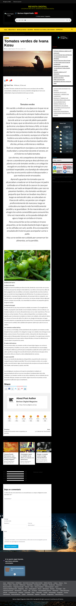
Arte (26, 588)
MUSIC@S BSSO (21, 29)
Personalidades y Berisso (44, 590)
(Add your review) (37, 472)
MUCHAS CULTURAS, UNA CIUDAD (44, 29)
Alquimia (37, 594)
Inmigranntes (50, 594)
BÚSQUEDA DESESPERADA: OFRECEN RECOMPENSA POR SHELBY (62, 113)
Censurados (39, 592)
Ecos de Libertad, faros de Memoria (63, 54)
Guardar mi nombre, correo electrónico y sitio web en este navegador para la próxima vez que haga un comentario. (26, 540)
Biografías (21, 588)
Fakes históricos (59, 594)
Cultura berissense (8, 448)
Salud (10, 585)
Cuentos (25, 590)
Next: (42, 430)
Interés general (32, 588)
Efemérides (30, 585)
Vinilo (33, 592)
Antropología (52, 592)
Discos (39, 588)
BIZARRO (30, 29)
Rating (6, 519)
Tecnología (59, 588)
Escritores (7, 450)
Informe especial (49, 586)
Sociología (23, 450)
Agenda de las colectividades (61, 66)
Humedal (43, 594)
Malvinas (20, 592)
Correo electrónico (31, 524)
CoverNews (53, 599)
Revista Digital (37, 6)
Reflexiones (23, 585)
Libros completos (39, 586)
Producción (52, 585)
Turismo (66, 592)
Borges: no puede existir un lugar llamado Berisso (42, 456)
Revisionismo (18, 590)
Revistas (52, 588)
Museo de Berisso (15, 594)
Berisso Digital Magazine (10, 48)
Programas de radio (19, 586)
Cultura (22, 448)
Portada (5, 34)
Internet (5, 592)
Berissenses (46, 588)
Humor (56, 586)
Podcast (27, 586)
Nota (65, 583)
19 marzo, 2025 (20, 48)
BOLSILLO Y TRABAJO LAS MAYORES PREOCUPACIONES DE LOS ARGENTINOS (62, 100)
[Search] (72, 29)
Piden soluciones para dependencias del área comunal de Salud (62, 81)
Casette (45, 592)
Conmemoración (13, 592)
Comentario (8, 498)
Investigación (37, 585)
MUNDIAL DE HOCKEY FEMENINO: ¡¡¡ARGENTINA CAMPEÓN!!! (61, 94)
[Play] (15, 574)
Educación (15, 585)
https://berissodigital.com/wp (28, 405)
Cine (64, 588)
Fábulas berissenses (8, 590)
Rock (32, 586)
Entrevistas (59, 585)
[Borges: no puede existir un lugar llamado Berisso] (43, 447)
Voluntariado (30, 594)
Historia (5, 585)
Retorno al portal (17, 1)
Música (61, 583)
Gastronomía (6, 594)
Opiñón (24, 594)
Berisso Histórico (7, 586)
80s (29, 590)
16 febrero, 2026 (8, 462)
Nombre (7, 523)
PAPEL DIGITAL (48, 583)
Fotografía (59, 592)
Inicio (5, 29)
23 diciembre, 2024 (41, 461)
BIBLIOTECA (12, 29)
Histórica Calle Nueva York (10, 588)
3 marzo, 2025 (24, 462)
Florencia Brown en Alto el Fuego (62, 60)
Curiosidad (27, 592)
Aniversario (55, 590)
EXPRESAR (59, 29)
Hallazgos (45, 585)
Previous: (15, 431)
